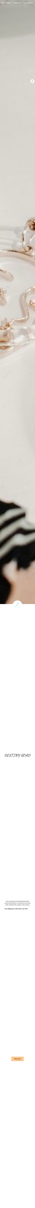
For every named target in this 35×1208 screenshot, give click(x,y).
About (9, 3)
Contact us (17, 3)
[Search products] (32, 81)
